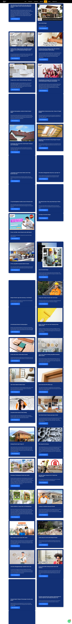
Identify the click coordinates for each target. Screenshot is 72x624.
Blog (45, 1)
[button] (69, 621)
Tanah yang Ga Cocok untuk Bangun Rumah (48, 537)
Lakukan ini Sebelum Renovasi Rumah (47, 506)
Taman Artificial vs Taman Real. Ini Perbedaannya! (21, 506)
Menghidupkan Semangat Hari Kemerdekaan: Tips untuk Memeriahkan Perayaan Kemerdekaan (49, 81)
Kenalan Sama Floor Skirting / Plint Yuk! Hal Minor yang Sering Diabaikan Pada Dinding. (49, 49)
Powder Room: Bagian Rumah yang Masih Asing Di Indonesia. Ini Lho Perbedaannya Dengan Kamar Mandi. (21, 50)
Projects (49, 1)
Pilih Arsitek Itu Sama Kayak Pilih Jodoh (19, 537)
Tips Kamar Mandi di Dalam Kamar (18, 384)
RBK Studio (41, 1)
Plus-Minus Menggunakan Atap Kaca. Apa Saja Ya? (49, 172)
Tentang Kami (30, 1)
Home (25, 1)
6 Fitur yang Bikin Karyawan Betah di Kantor (20, 263)
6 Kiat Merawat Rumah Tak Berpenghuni (19, 324)
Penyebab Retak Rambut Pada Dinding (19, 412)
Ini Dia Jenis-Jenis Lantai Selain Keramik (19, 354)
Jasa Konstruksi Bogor (43, 269)
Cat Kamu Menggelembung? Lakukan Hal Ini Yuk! (21, 566)
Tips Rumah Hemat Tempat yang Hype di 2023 (48, 415)
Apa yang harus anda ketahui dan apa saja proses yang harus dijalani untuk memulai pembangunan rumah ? (21, 6)
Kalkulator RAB (54, 1)
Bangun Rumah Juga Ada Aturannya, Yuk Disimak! (21, 297)
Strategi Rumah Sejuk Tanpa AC (17, 444)
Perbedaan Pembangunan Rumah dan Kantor (20, 475)
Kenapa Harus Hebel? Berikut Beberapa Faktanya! (21, 80)
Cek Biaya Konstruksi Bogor (45, 214)
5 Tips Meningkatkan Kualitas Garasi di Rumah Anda (22, 201)
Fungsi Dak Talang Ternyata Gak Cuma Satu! (48, 297)
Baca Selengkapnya (15, 18)
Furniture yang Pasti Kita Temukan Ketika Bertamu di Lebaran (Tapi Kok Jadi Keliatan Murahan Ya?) (50, 597)
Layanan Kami (36, 1)
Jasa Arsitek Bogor (43, 23)
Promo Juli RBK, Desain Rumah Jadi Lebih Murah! (21, 232)
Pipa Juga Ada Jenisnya (44, 444)
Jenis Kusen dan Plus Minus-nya (45, 384)
